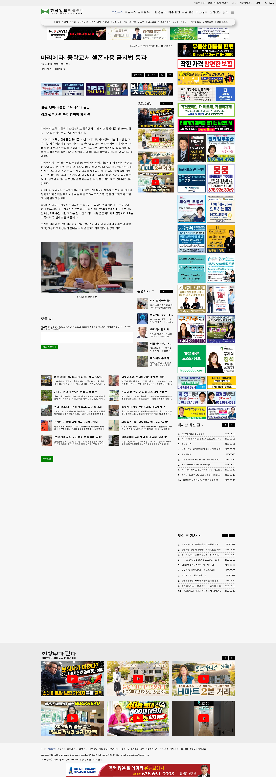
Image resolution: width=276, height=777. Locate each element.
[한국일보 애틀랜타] (62, 12)
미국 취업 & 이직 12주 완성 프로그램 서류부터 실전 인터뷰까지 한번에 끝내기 (202, 439)
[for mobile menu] (232, 12)
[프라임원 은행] (192, 178)
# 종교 (141, 22)
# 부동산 (184, 22)
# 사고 (176, 22)
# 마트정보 (208, 22)
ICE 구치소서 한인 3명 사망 (194, 575)
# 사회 (73, 22)
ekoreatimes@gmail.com (138, 755)
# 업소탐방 (151, 22)
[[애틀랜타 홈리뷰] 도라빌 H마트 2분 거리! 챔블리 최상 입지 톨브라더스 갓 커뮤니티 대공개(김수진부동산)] (155, 161)
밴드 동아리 (187, 454)
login (271, 3)
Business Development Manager (196, 464)
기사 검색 (255, 3)
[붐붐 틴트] (221, 178)
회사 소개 (164, 748)
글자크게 (151, 74)
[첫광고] (199, 33)
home (132, 46)
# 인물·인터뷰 (164, 22)
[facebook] (170, 74)
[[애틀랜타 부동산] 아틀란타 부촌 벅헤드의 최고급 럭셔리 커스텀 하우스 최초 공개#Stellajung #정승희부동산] (155, 183)
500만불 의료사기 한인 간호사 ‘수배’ (198, 565)
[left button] (163, 103)
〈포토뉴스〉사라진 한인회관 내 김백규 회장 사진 (203, 591)
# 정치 (57, 22)
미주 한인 (174, 12)
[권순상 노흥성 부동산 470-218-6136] (62, 89)
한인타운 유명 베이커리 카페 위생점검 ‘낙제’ (202, 549)
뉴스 (138, 46)
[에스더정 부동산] (221, 299)
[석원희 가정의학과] (192, 382)
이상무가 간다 (200, 3)
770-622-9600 (112, 755)
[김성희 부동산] (138, 33)
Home (43, 749)
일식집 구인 (187, 444)
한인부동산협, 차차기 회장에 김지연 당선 (200, 580)
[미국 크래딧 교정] (152, 89)
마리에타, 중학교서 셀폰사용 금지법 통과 (156, 46)
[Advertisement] (155, 239)
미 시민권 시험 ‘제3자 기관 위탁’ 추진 (198, 570)
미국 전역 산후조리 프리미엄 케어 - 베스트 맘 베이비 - (202, 470)
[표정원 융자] (107, 89)
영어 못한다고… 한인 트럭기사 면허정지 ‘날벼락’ (202, 586)
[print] (162, 74)
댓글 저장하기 (49, 347)
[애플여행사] (221, 382)
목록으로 (47, 459)
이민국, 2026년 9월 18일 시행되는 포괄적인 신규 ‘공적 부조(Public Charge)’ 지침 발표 (202, 475)
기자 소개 (174, 748)
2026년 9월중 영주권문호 (193, 433)
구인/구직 (234, 3)
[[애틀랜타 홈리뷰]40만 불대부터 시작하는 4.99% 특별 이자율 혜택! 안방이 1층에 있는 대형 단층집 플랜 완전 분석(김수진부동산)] (138, 718)
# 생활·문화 (116, 22)
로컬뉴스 (130, 12)
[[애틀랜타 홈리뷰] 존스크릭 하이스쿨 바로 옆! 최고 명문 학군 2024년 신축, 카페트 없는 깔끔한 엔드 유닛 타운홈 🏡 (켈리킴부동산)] (203, 718)
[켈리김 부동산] (221, 148)
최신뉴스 (117, 12)
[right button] (170, 103)
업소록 (225, 3)
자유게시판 (245, 3)
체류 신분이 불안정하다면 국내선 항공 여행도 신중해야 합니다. (202, 449)
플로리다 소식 (214, 3)
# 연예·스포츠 (221, 22)
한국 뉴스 (160, 12)
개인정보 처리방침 (197, 748)
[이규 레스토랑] (76, 33)
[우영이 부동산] (206, 84)
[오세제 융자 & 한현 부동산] (206, 56)
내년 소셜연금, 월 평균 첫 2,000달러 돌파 (200, 560)
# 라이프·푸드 (130, 22)
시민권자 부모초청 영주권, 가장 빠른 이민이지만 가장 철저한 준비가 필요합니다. (202, 459)
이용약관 (184, 748)
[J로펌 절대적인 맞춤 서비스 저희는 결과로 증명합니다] (192, 299)
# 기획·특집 (196, 22)
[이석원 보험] (206, 68)
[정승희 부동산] (221, 329)
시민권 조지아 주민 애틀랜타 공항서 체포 (200, 544)
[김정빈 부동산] (221, 397)
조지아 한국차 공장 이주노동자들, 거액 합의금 (202, 555)
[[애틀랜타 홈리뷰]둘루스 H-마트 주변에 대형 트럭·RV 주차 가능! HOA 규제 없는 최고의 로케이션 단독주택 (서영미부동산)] (155, 140)
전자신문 (215, 12)
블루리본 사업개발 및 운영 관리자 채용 (200, 480)
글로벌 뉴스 (145, 12)
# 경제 (65, 22)
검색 (225, 12)
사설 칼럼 (188, 12)
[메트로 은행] (221, 209)
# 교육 (106, 22)
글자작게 (138, 74)
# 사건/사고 (83, 22)
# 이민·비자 (95, 22)
